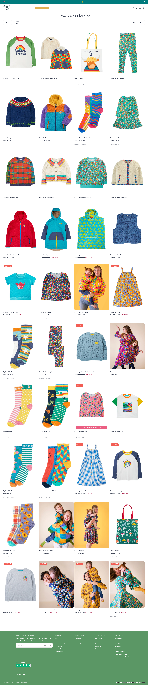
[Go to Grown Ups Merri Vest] (127, 229)
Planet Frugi (59, 635)
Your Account (78, 638)
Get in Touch (98, 638)
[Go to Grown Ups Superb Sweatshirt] (91, 172)
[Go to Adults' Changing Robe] (56, 229)
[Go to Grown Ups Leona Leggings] (56, 346)
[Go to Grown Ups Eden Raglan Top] (127, 465)
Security (117, 649)
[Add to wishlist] (136, 8)
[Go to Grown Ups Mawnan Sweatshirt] (56, 584)
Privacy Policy (118, 638)
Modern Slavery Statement (122, 656)
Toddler (69, 8)
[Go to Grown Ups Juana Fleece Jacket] (127, 172)
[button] (8, 2)
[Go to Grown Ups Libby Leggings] (127, 53)
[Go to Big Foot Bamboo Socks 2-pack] (91, 112)
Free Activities (59, 649)
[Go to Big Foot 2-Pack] (20, 346)
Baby (60, 8)
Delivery (97, 641)
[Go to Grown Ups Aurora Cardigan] (56, 172)
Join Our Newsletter (80, 643)
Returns (97, 643)
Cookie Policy (118, 641)
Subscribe (47, 645)
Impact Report (59, 651)
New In (53, 8)
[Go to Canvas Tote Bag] (91, 53)
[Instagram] (17, 674)
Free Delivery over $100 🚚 (74, 2)
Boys (84, 8)
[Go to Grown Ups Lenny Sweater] (56, 525)
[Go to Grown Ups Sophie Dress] (127, 287)
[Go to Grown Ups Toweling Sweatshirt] (20, 287)
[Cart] (144, 7)
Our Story (58, 638)
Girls (77, 8)
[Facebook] (20, 674)
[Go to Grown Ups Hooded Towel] (91, 229)
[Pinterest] (31, 674)
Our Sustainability (60, 641)
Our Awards (59, 646)
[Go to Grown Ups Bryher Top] (56, 287)
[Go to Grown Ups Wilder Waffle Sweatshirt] (91, 346)
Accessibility (118, 646)
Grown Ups (93, 8)
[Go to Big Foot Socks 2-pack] (56, 406)
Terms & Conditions (120, 651)
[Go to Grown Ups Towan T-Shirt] (127, 406)
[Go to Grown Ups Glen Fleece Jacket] (20, 229)
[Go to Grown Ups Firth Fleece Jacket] (56, 112)
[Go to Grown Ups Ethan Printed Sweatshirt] (91, 584)
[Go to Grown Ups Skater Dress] (91, 525)
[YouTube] (24, 674)
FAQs (96, 649)
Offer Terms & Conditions (121, 654)
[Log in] (140, 7)
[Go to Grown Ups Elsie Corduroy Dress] (127, 346)
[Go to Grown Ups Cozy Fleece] (91, 287)
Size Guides (98, 646)
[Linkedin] (27, 674)
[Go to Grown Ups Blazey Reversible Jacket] (56, 53)
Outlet (103, 8)
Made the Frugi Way (61, 643)
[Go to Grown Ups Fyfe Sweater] (20, 112)
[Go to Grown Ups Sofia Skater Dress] (127, 112)
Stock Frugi (78, 641)
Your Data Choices (120, 643)
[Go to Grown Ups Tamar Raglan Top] (20, 53)
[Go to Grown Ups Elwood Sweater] (20, 172)
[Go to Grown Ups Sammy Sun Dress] (91, 465)
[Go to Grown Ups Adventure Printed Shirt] (20, 584)
